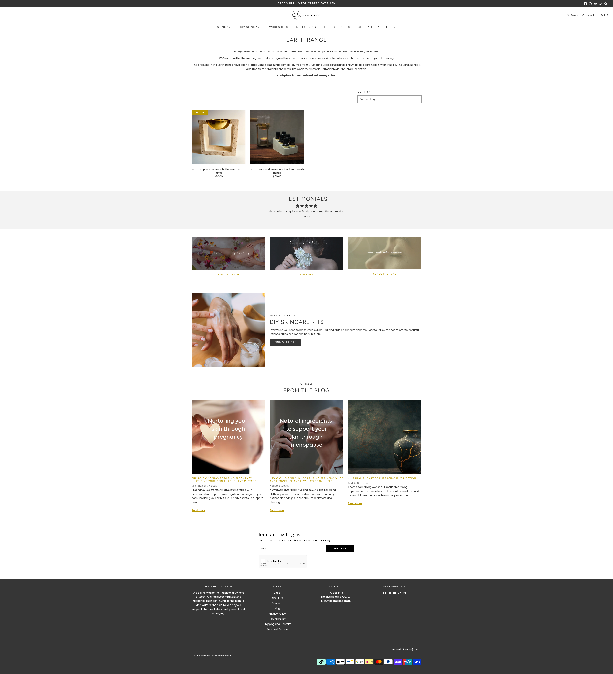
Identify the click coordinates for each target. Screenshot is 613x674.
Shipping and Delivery (277, 624)
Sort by (364, 92)
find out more (285, 342)
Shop (277, 593)
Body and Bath (228, 274)
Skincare (306, 274)
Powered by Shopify (221, 655)
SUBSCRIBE (340, 548)
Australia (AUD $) (402, 649)
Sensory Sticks (384, 274)
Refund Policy (277, 619)
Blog (277, 608)
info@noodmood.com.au (336, 601)
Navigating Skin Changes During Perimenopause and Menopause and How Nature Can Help (306, 479)
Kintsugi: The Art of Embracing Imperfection (382, 478)
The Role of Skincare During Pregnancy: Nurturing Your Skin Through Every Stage (224, 479)
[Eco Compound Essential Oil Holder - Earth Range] (277, 137)
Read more (198, 510)
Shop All (365, 27)
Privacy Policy (277, 613)
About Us (277, 598)
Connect (277, 603)
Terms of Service (277, 629)
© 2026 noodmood (201, 655)
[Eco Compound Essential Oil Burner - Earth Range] (219, 137)
